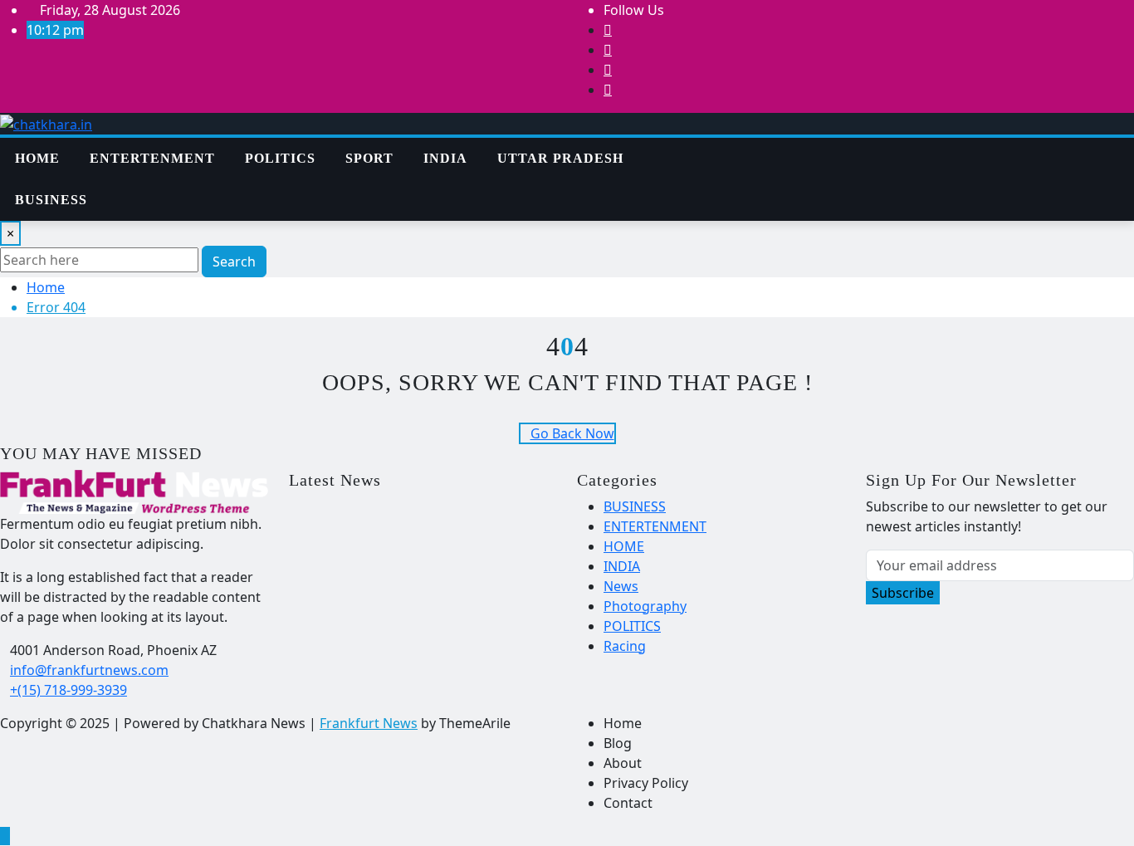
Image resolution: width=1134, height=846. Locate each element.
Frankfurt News (369, 723)
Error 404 (56, 307)
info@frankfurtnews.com (89, 670)
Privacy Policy (646, 783)
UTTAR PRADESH (560, 158)
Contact (628, 803)
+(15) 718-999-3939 (68, 690)
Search (234, 261)
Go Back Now (572, 433)
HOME (624, 546)
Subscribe (903, 593)
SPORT (369, 158)
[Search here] (730, 148)
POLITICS (280, 158)
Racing (625, 646)
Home (37, 158)
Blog (618, 743)
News (621, 586)
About (623, 763)
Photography (645, 606)
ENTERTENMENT (152, 158)
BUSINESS (51, 200)
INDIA (445, 158)
